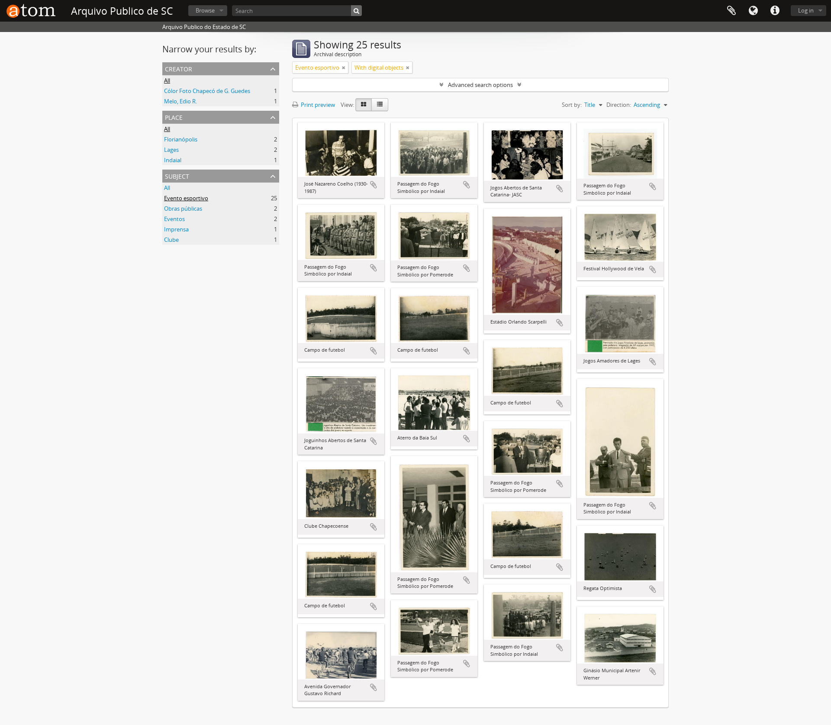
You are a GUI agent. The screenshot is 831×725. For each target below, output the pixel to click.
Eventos (174, 219)
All (167, 80)
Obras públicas (183, 208)
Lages (171, 150)
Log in (806, 10)
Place (174, 116)
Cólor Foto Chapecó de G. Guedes (207, 91)
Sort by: (572, 105)
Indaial (172, 160)
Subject (177, 175)
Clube (171, 240)
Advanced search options (480, 85)
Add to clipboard (373, 184)
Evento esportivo (186, 198)
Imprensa (176, 229)
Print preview (317, 105)
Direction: (618, 105)
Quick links (775, 11)
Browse (205, 10)
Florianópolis (180, 139)
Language (753, 11)
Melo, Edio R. (180, 101)
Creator (178, 68)
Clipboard (731, 11)
